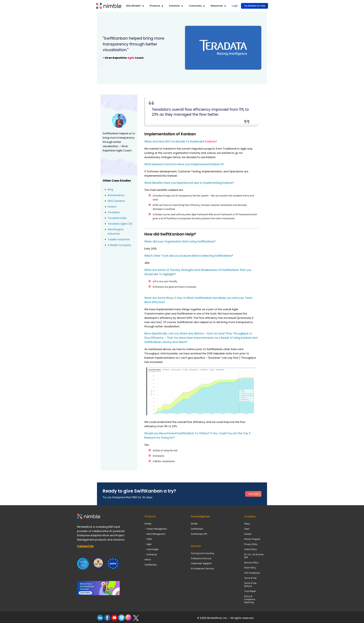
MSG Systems (116, 201)
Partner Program (252, 539)
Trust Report (250, 591)
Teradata (114, 212)
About (247, 523)
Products (150, 516)
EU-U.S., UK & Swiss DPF (253, 556)
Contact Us (85, 546)
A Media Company (119, 245)
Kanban (210, 141)
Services (196, 546)
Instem (112, 206)
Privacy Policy (251, 544)
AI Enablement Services (202, 568)
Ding (110, 189)
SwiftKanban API (199, 534)
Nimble (194, 523)
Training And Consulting (202, 553)
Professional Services (201, 558)
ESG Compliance (252, 572)
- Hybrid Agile (152, 549)
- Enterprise (151, 554)
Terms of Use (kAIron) (250, 584)
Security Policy (251, 562)
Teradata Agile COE (120, 223)
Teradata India (117, 218)
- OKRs (148, 539)
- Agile (148, 544)
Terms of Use (250, 578)
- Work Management (155, 534)
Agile (130, 58)
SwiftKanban (151, 564)
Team (247, 528)
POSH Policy (250, 567)
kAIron (148, 559)
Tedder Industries (119, 239)
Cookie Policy (250, 549)
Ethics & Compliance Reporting (249, 599)
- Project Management (156, 528)
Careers (248, 534)
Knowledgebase (200, 516)
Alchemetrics (116, 195)
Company (250, 516)
